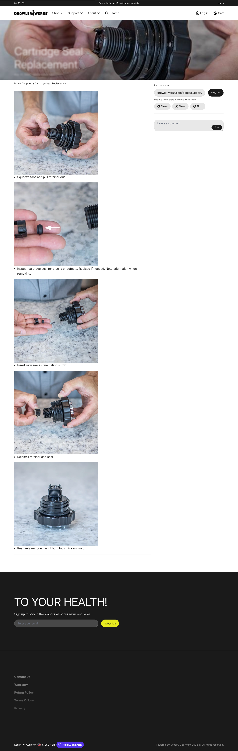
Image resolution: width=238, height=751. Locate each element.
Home (18, 83)
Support (73, 13)
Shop (55, 13)
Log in (221, 3)
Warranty (21, 684)
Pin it (199, 106)
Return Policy (24, 692)
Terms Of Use (24, 700)
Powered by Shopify (167, 744)
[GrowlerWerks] (31, 13)
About (92, 13)
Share (164, 106)
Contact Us (22, 677)
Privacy (19, 708)
